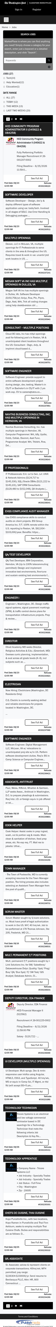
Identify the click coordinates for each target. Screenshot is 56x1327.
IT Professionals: (16, 467)
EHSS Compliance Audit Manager (27, 511)
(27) (8, 73)
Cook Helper (13, 825)
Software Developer (19, 194)
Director (11, 641)
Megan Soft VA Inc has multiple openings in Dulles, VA (26, 282)
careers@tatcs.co (31, 391)
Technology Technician (21, 1107)
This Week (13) (14, 106)
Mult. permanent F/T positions (25, 955)
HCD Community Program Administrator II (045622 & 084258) (23, 129)
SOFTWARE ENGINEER (18, 738)
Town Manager (15, 868)
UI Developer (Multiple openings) (27, 1061)
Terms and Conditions (28, 1316)
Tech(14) (10, 77)
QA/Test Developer (18, 554)
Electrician (13, 684)
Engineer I (12, 597)
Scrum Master (15, 911)
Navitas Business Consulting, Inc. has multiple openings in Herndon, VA (27, 418)
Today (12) (12, 101)
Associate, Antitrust (19, 781)
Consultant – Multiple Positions (27, 327)
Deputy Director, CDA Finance (25, 998)
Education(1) (12, 86)
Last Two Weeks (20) (18, 110)
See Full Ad (37, 178)
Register (37, 9)
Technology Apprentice (21, 1158)
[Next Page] (16, 119)
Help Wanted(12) (15, 82)
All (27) (10, 97)
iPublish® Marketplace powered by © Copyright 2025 (28, 1322)
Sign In (18, 9)
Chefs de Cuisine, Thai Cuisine (25, 1212)
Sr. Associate (14, 1258)
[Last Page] (21, 119)
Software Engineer (18, 371)
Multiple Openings (17, 237)
